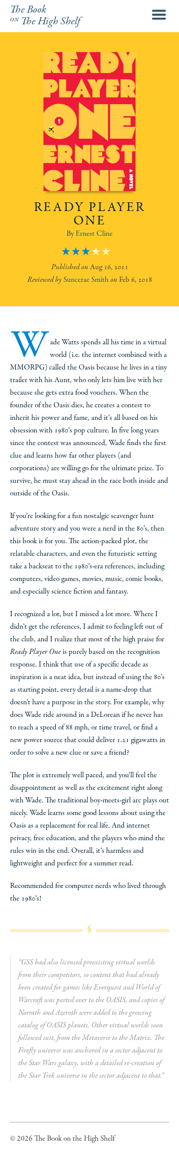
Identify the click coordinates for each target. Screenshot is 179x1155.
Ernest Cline (94, 233)
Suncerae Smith (86, 279)
